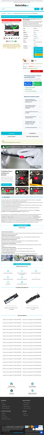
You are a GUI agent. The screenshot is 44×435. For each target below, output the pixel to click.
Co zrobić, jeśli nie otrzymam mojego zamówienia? (30, 117)
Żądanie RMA (26, 404)
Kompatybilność (32, 133)
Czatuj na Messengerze (29, 83)
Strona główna (3, 13)
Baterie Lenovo (10, 13)
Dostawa (3, 415)
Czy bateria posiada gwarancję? (31, 127)
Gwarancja (4, 404)
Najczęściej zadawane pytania (32, 136)
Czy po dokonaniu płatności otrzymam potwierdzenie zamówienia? (30, 106)
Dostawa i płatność (11, 136)
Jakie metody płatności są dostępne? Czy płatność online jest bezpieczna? (31, 100)
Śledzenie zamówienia (6, 418)
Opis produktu (11, 133)
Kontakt (24, 413)
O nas (3, 402)
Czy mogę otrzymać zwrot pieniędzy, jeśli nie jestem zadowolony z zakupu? (30, 122)
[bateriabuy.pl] (22, 5)
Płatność (3, 413)
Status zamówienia (27, 408)
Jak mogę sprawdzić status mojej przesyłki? (31, 112)
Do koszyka (37, 71)
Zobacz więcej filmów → (6, 184)
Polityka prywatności (6, 408)
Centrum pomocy (26, 402)
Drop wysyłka (4, 417)
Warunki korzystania (6, 406)
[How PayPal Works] (38, 426)
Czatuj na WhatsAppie (38, 83)
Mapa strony (25, 415)
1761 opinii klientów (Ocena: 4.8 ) (32, 68)
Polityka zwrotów (26, 406)
